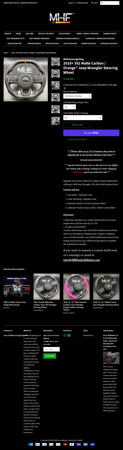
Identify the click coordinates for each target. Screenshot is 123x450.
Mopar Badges (34, 43)
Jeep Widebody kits (15, 38)
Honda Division (88, 43)
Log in (70, 3)
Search (7, 33)
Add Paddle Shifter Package (75, 113)
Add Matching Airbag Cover (76, 102)
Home (18, 33)
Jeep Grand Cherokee (39, 38)
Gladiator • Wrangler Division (100, 38)
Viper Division (52, 43)
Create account (82, 3)
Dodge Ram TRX (15, 43)
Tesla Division (70, 43)
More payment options (77, 139)
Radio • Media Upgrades (88, 33)
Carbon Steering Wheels (68, 38)
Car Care (29, 33)
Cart (95, 3)
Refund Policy (88, 335)
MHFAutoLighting (60, 440)
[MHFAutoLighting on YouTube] (69, 336)
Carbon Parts (109, 33)
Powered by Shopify (75, 440)
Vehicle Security (46, 33)
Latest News (108, 330)
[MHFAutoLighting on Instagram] (64, 336)
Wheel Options (70, 91)
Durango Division (108, 43)
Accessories (65, 33)
